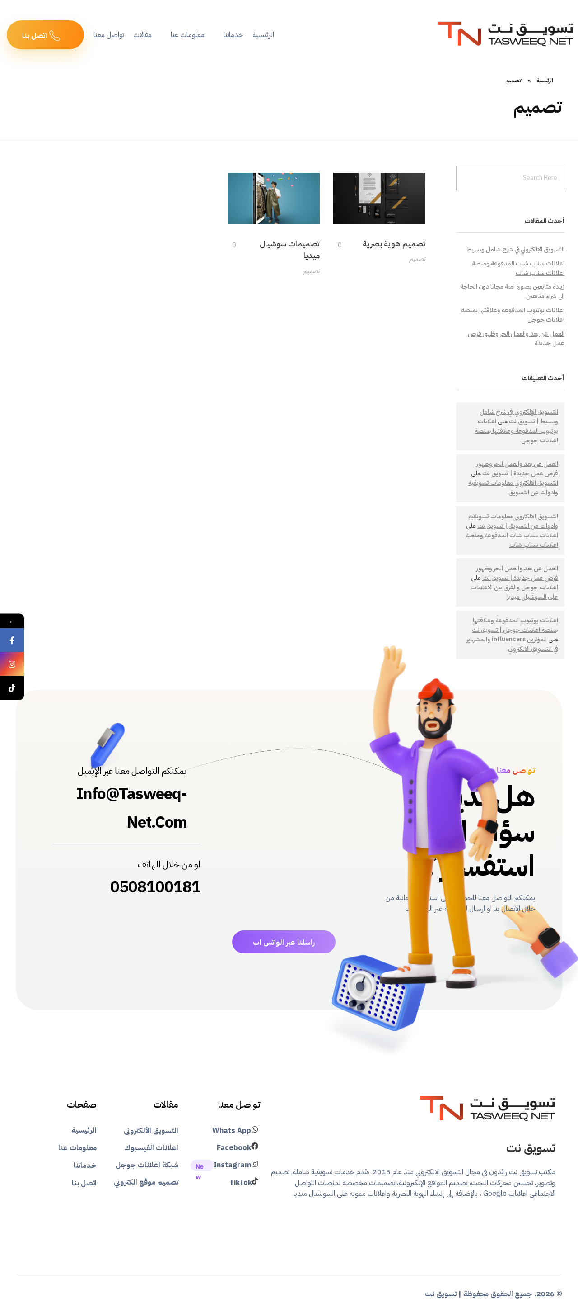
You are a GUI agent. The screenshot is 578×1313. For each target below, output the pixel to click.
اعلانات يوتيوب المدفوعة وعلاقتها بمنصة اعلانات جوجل (516, 431)
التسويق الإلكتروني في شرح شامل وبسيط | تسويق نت (519, 416)
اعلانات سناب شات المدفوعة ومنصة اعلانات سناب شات (518, 268)
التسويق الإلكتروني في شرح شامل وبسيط (515, 249)
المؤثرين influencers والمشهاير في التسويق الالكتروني (512, 644)
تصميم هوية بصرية (394, 244)
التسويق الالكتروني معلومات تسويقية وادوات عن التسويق (513, 487)
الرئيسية (544, 80)
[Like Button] (345, 245)
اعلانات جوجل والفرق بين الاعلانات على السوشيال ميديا (514, 592)
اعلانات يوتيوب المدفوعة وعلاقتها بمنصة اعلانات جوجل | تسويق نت (515, 625)
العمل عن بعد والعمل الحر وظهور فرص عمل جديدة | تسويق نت (517, 468)
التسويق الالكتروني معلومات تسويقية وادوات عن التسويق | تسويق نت (513, 521)
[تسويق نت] (487, 1109)
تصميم (417, 259)
